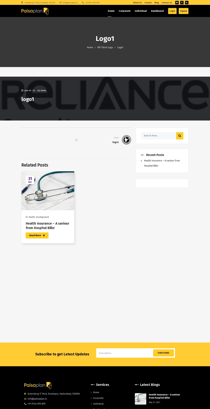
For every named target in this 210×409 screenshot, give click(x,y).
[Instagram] (182, 2)
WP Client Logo (105, 47)
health (32, 217)
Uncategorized (42, 217)
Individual (98, 403)
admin (43, 90)
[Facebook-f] (177, 2)
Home (90, 47)
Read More (35, 235)
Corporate (98, 398)
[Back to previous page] (76, 140)
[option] (47, 209)
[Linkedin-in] (186, 2)
